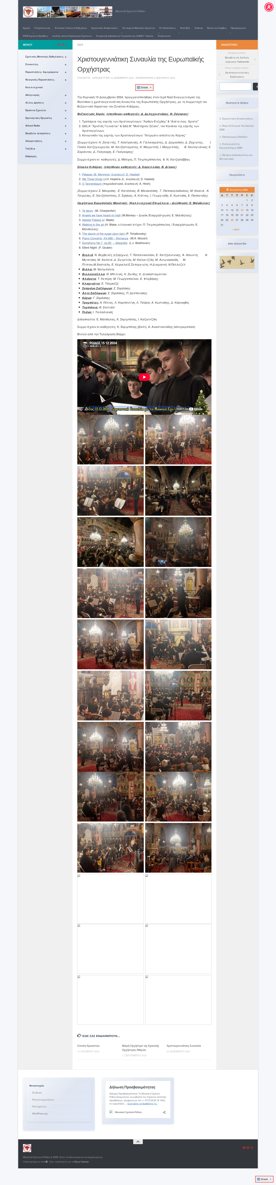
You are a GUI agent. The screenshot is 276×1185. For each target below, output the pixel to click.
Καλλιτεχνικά (34, 87)
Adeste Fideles (92, 220)
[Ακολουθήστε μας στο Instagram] (66, 44)
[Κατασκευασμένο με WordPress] (47, 1162)
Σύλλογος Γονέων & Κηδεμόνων (71, 27)
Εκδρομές (31, 156)
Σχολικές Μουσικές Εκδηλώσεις (46, 56)
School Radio (46, 125)
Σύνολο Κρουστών (88, 1045)
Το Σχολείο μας (42, 27)
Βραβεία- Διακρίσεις (46, 133)
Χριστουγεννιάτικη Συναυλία (184, 1045)
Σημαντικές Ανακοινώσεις (104, 27)
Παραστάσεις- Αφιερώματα (46, 71)
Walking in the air (93, 224)
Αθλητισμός (46, 94)
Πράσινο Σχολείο (46, 110)
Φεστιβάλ (185, 27)
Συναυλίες (46, 64)
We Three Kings (92, 179)
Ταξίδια (46, 148)
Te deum (87, 210)
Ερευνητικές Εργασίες (46, 117)
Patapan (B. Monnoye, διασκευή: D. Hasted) (111, 174)
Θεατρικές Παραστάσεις (46, 79)
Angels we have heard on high (101, 215)
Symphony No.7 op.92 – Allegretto (104, 243)
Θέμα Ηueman (81, 1161)
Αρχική (26, 27)
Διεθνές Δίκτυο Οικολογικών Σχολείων (72, 35)
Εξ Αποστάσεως (167, 27)
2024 (80, 44)
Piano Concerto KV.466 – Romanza (105, 238)
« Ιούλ (235, 229)
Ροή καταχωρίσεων (43, 1099)
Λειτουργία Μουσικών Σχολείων (138, 27)
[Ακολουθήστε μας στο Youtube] (58, 44)
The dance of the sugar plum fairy (103, 233)
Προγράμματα (238, 27)
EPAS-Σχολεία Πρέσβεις (35, 35)
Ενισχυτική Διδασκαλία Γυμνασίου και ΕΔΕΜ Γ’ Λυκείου (124, 35)
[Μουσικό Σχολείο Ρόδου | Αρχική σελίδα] (67, 12)
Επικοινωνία (164, 35)
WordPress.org (39, 1113)
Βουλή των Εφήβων (216, 27)
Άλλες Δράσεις (46, 102)
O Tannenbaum (92, 183)
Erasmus (199, 27)
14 (242, 210)
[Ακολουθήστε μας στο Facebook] (62, 44)
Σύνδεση (37, 1092)
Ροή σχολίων (39, 1106)
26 (232, 220)
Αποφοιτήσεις (46, 140)
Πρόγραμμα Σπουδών (235, 136)
